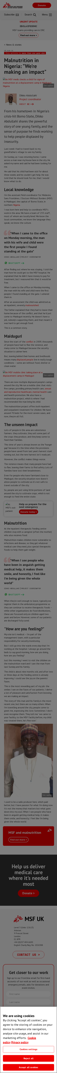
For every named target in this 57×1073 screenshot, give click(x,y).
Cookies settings (29, 1049)
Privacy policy (19, 1042)
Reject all (29, 1058)
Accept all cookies (28, 1067)
